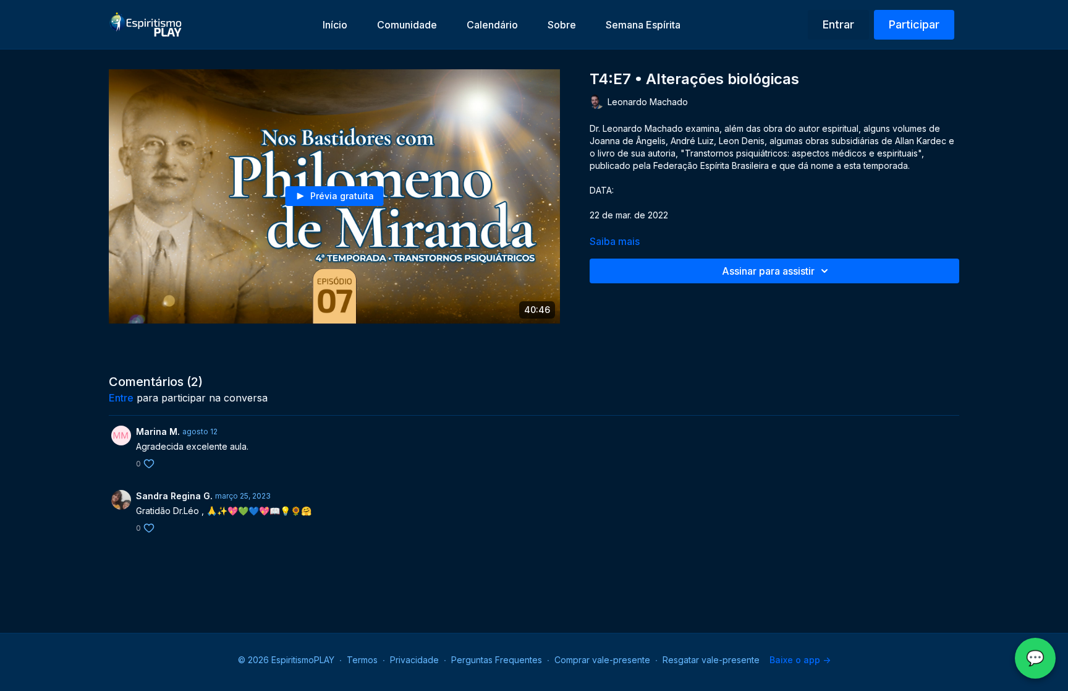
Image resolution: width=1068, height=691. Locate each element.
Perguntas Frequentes (496, 660)
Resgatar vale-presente (711, 660)
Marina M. (158, 431)
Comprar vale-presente (602, 660)
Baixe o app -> (800, 660)
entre (121, 398)
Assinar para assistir (768, 271)
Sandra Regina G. (174, 496)
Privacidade (414, 660)
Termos (362, 660)
